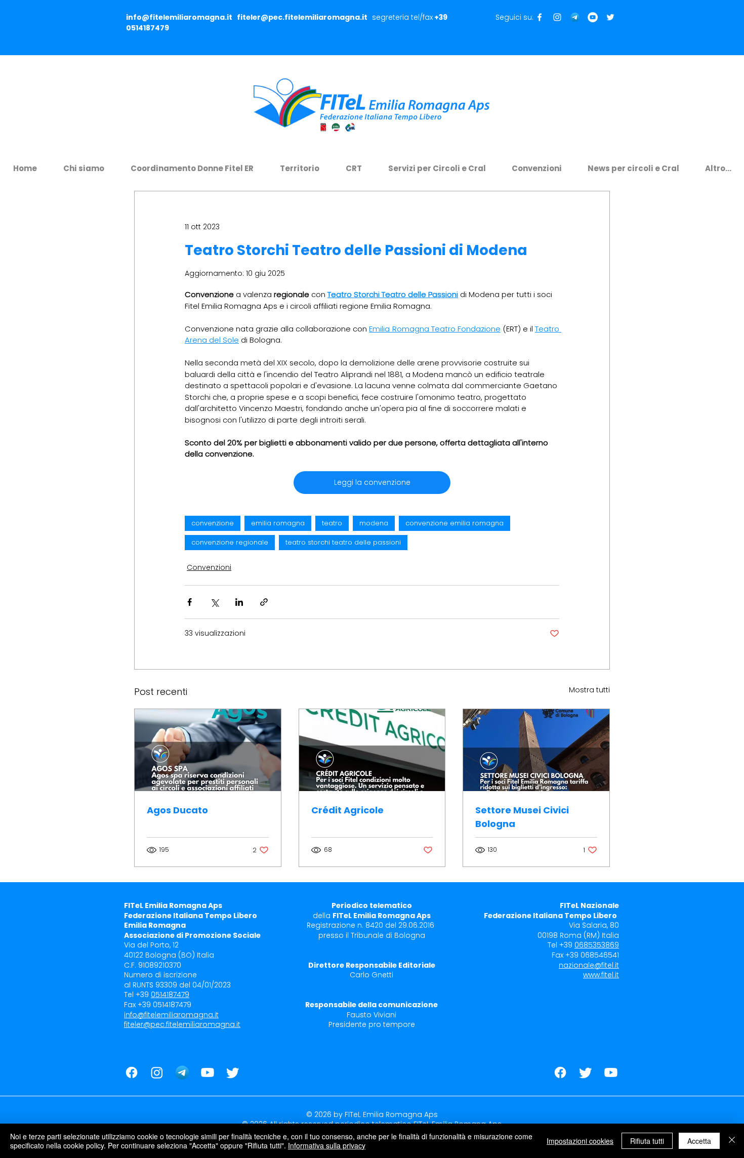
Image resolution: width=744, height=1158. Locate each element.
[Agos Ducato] (208, 750)
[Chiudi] (732, 1141)
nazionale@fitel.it (589, 965)
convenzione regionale (229, 542)
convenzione (212, 523)
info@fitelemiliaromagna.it (179, 17)
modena (373, 523)
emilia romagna (278, 523)
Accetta (699, 1141)
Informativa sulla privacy (326, 1145)
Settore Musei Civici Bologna (522, 817)
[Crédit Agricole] (372, 750)
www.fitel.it (601, 975)
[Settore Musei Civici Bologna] (536, 750)
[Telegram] (575, 17)
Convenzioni (209, 567)
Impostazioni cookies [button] (580, 1141)
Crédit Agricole (347, 810)
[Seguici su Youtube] (593, 17)
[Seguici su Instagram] (557, 17)
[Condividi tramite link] (264, 602)
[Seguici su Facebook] (539, 17)
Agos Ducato (177, 810)
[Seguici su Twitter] (610, 17)
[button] (83, 163)
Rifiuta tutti (647, 1141)
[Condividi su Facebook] (189, 602)
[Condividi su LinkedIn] (239, 602)
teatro (332, 523)
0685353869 (596, 945)
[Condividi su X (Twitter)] (214, 602)
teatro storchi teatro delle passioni (343, 542)
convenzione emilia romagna (454, 523)
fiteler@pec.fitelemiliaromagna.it (302, 17)
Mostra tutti (589, 690)
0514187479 (147, 28)
